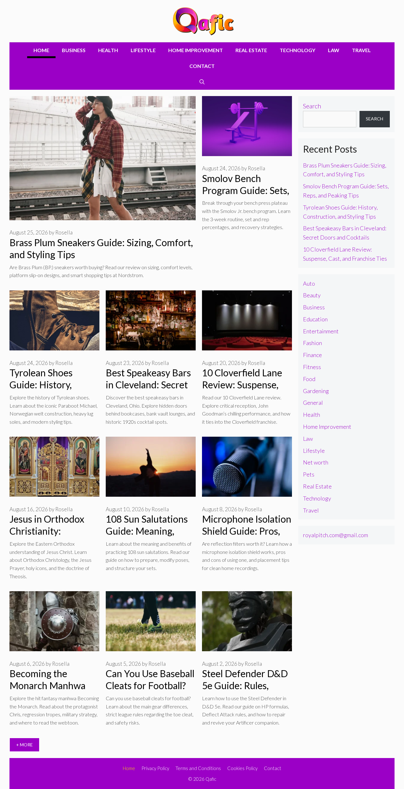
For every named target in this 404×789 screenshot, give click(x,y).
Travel (361, 50)
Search (312, 106)
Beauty (312, 295)
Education (315, 319)
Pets (308, 474)
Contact (202, 66)
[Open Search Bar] (202, 82)
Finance (312, 354)
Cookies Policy (242, 768)
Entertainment (321, 331)
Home (41, 50)
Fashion (312, 342)
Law (333, 50)
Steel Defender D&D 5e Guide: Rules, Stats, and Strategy (245, 685)
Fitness (312, 366)
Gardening (316, 390)
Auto (309, 283)
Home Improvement (195, 50)
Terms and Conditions (198, 768)
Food (309, 378)
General (313, 402)
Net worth (315, 462)
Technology (297, 50)
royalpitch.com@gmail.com (335, 534)
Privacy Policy (155, 768)
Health (108, 50)
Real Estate (251, 50)
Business (74, 50)
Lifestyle (143, 50)
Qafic (210, 779)
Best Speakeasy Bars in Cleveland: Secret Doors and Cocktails (148, 384)
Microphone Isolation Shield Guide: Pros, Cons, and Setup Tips (246, 531)
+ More (24, 744)
